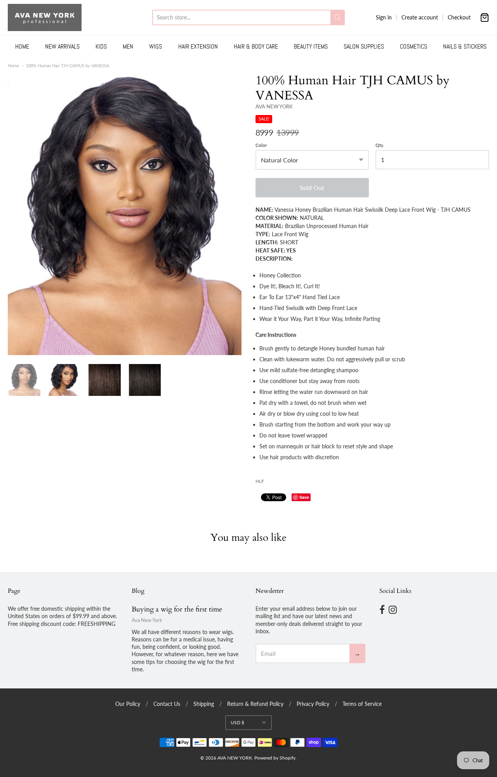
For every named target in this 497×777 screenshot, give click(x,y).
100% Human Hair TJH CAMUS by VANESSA (67, 65)
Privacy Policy (313, 703)
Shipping (203, 703)
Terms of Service (362, 703)
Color (261, 145)
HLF (259, 481)
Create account (419, 17)
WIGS (155, 46)
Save (304, 497)
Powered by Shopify (274, 758)
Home (13, 65)
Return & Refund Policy (255, 703)
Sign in (384, 17)
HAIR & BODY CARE (256, 46)
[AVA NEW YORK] (45, 17)
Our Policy (127, 703)
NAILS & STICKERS (465, 46)
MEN (128, 46)
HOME (22, 46)
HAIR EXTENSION (198, 46)
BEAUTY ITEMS (311, 46)
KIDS (101, 46)
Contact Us (166, 703)
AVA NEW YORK (274, 106)
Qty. (379, 145)
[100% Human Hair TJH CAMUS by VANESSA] (125, 214)
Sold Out (312, 187)
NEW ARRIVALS (62, 46)
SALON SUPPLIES (364, 46)
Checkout (459, 17)
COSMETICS (413, 46)
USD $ (237, 722)
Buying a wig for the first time (177, 609)
